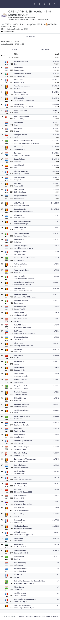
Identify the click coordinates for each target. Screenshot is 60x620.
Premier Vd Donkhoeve (22, 327)
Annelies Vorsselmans (22, 86)
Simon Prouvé (19, 313)
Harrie (16, 516)
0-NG (57, 227)
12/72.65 (55, 465)
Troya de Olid (19, 498)
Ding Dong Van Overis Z (22, 155)
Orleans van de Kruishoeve (24, 279)
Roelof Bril (18, 428)
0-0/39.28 (55, 68)
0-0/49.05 (55, 135)
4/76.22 (56, 337)
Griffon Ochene (20, 596)
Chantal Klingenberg (21, 233)
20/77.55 (55, 520)
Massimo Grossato (21, 300)
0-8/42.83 (55, 183)
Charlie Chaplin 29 (21, 94)
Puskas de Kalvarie (20, 376)
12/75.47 (55, 483)
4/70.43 (56, 233)
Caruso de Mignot (20, 602)
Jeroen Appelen (20, 92)
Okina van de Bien (20, 394)
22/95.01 (55, 532)
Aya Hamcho (18, 544)
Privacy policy (39, 616)
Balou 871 (18, 272)
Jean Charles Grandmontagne (25, 599)
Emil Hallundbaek (20, 319)
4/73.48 (56, 258)
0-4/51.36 (55, 171)
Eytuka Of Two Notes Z (22, 205)
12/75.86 (55, 489)
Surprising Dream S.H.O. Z (23, 248)
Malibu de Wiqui (20, 449)
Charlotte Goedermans (22, 605)
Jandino (17, 559)
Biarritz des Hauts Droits (23, 528)
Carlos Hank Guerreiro (22, 74)
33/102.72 (55, 556)
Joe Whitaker (19, 239)
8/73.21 (56, 392)
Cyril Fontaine (19, 471)
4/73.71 (56, 264)
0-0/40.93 (55, 98)
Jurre (16, 413)
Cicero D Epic (19, 474)
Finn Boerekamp (20, 563)
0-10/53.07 (55, 203)
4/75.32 (56, 300)
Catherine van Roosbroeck (24, 282)
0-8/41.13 (55, 177)
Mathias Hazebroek (21, 410)
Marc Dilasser (19, 104)
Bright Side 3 (18, 382)
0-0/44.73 (55, 122)
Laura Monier (19, 189)
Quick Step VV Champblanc (24, 100)
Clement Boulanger (21, 171)
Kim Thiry (17, 183)
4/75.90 (56, 325)
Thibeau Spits (19, 98)
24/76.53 (55, 538)
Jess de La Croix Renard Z (23, 285)
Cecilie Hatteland (20, 483)
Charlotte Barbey (20, 453)
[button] (55, 4)
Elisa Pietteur (19, 508)
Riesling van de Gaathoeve (23, 346)
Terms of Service (52, 616)
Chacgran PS (18, 339)
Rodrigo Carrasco (20, 135)
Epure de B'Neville (20, 461)
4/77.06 (56, 355)
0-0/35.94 (55, 61)
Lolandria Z (18, 161)
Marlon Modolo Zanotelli (23, 141)
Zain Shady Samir (20, 495)
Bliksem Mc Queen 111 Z (23, 492)
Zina (15, 64)
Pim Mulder (18, 68)
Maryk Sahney (19, 587)
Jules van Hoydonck (21, 404)
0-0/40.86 (55, 92)
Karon (16, 577)
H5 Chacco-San (19, 76)
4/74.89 (56, 282)
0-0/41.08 (55, 104)
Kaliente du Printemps (22, 236)
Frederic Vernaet (20, 392)
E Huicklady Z (19, 541)
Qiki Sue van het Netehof (23, 504)
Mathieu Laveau (20, 593)
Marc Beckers (19, 122)
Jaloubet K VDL (19, 218)
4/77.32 (56, 361)
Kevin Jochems (19, 422)
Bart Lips (17, 153)
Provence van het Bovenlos (24, 583)
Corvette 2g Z (19, 198)
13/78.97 (55, 502)
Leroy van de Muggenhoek (23, 535)
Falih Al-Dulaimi (20, 325)
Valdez (16, 364)
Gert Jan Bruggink (20, 246)
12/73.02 (55, 471)
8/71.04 (56, 380)
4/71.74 (56, 246)
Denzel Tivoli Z (19, 309)
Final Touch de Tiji (20, 315)
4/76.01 (56, 331)
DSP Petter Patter (20, 192)
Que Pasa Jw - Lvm (20, 486)
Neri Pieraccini (19, 276)
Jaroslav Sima (19, 502)
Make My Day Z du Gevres (23, 107)
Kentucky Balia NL (20, 571)
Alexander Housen (21, 147)
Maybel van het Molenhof (23, 211)
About (21, 616)
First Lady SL (18, 443)
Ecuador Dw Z (19, 437)
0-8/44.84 (55, 189)
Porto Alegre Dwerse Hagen (24, 608)
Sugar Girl (17, 400)
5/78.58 (56, 367)
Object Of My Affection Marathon (26, 143)
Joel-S (16, 168)
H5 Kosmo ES (19, 260)
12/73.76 (55, 477)
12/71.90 (55, 459)
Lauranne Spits (19, 288)
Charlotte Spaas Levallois (23, 441)
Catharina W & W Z (21, 388)
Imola (16, 125)
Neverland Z (18, 186)
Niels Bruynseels (20, 550)
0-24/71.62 (55, 209)
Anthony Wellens (20, 264)
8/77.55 (56, 447)
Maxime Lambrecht (21, 526)
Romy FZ (17, 352)
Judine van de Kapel (21, 224)
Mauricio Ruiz (19, 165)
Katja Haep (18, 349)
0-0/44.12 (55, 116)
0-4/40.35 (55, 147)
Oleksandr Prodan (21, 337)
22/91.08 (55, 526)
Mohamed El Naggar (21, 447)
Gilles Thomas (19, 374)
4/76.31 (56, 343)
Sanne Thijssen (19, 159)
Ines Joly (17, 477)
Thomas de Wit (19, 435)
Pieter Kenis (18, 343)
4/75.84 (56, 319)
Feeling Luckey (19, 431)
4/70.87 (56, 239)
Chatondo (17, 113)
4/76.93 (56, 349)
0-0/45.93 (55, 128)
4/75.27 (56, 294)
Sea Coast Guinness (21, 230)
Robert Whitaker (20, 110)
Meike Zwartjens (20, 306)
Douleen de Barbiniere (22, 547)
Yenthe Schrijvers (20, 514)
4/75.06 (56, 288)
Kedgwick (17, 180)
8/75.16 (56, 428)
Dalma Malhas (19, 556)
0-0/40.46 (55, 80)
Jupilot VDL (18, 522)
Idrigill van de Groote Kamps (24, 333)
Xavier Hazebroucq (21, 61)
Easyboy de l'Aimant (21, 174)
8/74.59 (56, 422)
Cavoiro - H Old (19, 370)
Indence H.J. (18, 565)
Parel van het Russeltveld (23, 291)
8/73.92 (56, 398)
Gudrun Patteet (20, 227)
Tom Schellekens (20, 465)
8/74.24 (56, 404)
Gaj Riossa (18, 331)
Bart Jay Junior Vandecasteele (25, 459)
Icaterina (17, 242)
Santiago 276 (19, 455)
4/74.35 (56, 270)
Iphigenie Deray (20, 520)
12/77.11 (55, 495)
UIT (58, 575)
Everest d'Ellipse (20, 119)
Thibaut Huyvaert (20, 398)
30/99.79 (55, 550)
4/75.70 (56, 313)
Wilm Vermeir (19, 203)
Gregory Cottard (20, 252)
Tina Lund (17, 489)
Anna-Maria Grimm (21, 270)
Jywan (16, 131)
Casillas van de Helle (21, 425)
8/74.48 (56, 416)
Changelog (29, 616)
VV (58, 563)
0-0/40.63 (55, 86)
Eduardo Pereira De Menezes (24, 258)
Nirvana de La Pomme (22, 510)
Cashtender (18, 589)
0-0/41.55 (55, 110)
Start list (15, 49)
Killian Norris (19, 361)
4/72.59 (56, 252)
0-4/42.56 (55, 153)
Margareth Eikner (20, 196)
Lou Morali (18, 575)
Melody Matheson (20, 569)
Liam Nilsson (18, 538)
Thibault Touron (20, 532)
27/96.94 (55, 544)
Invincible (17, 266)
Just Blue (17, 358)
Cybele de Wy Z (19, 254)
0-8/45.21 (55, 196)
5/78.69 (56, 374)
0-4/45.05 (55, 165)
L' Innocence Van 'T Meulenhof (25, 297)
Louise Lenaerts (20, 209)
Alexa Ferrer (18, 80)
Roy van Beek (19, 367)
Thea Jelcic (18, 215)
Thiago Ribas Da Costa (22, 386)
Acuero (17, 88)
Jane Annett (18, 128)
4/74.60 (56, 276)
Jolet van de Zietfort (21, 467)
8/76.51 (56, 441)
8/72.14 (56, 386)
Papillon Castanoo (20, 407)
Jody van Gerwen (20, 380)
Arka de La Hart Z (20, 82)
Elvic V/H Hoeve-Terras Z (23, 480)
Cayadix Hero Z (19, 149)
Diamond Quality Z (21, 553)
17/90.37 (55, 514)
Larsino (17, 137)
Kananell (17, 321)
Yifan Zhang (18, 355)
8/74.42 (56, 410)
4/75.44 (56, 306)
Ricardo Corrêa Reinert (22, 416)
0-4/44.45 (55, 159)
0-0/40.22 (55, 74)
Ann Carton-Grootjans (22, 221)
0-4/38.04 (55, 141)
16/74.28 (55, 508)
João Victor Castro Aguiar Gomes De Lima (29, 581)
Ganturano (18, 419)
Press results (45, 49)
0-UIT (57, 215)
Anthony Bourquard (21, 116)
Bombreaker (18, 303)
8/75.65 (56, 435)
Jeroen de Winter (20, 294)
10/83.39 (55, 453)
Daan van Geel (19, 177)
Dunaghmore (19, 70)
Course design (30, 36)
